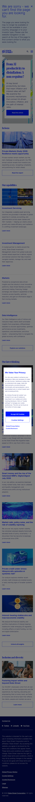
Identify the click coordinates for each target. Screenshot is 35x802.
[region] (18, 401)
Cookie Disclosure (12, 428)
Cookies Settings (17, 420)
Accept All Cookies (17, 414)
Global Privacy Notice (13, 426)
